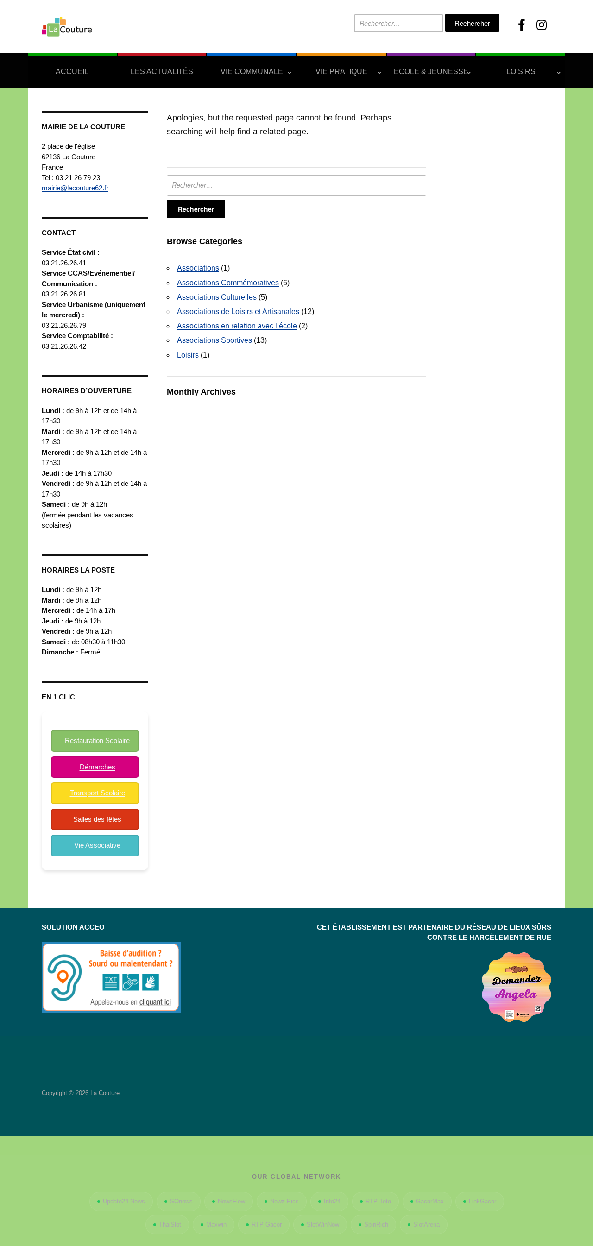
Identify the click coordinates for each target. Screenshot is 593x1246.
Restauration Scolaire (97, 740)
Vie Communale (252, 72)
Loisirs (521, 72)
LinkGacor (482, 1201)
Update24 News (124, 1201)
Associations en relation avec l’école (237, 326)
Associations (198, 268)
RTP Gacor (267, 1224)
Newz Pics (284, 1201)
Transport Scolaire (97, 793)
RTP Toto (378, 1201)
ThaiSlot (170, 1224)
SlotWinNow (323, 1224)
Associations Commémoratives (228, 283)
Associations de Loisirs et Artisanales (238, 311)
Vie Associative (97, 845)
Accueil (72, 72)
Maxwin (216, 1224)
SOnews (181, 1201)
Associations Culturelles (217, 297)
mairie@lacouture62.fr (75, 188)
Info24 (332, 1201)
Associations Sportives (214, 340)
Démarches (97, 767)
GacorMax (430, 1201)
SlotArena (426, 1224)
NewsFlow (231, 1201)
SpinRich (376, 1224)
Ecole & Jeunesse (431, 72)
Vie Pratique (341, 72)
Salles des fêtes (97, 819)
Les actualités (162, 72)
